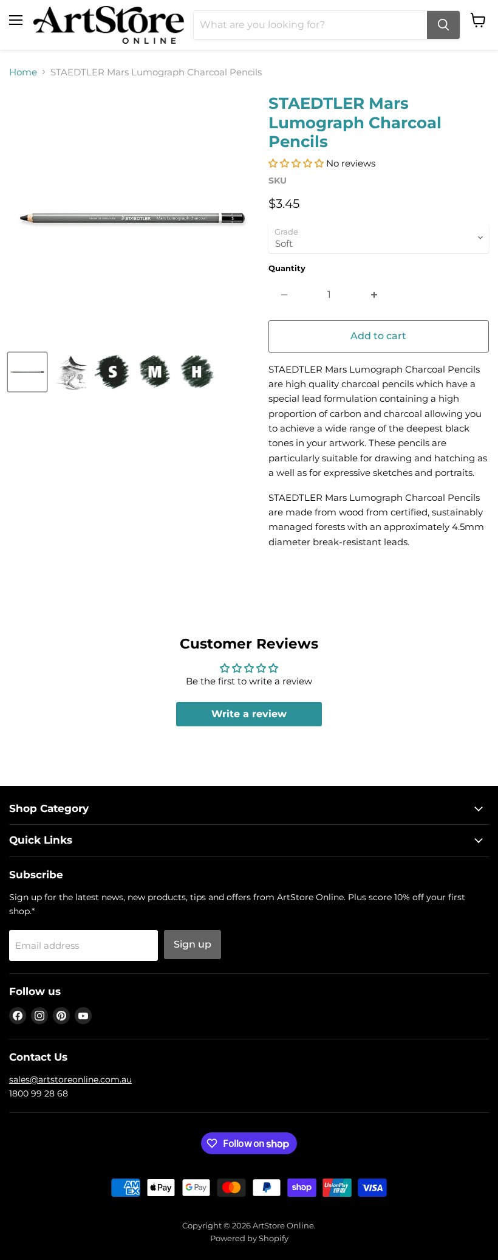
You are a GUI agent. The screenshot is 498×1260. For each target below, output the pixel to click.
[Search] (443, 25)
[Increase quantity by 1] (374, 295)
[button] (296, 163)
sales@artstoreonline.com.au (70, 1079)
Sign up (192, 944)
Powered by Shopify (249, 1238)
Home (23, 72)
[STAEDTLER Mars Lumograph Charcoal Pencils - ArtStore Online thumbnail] (27, 372)
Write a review (249, 714)
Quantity (286, 268)
